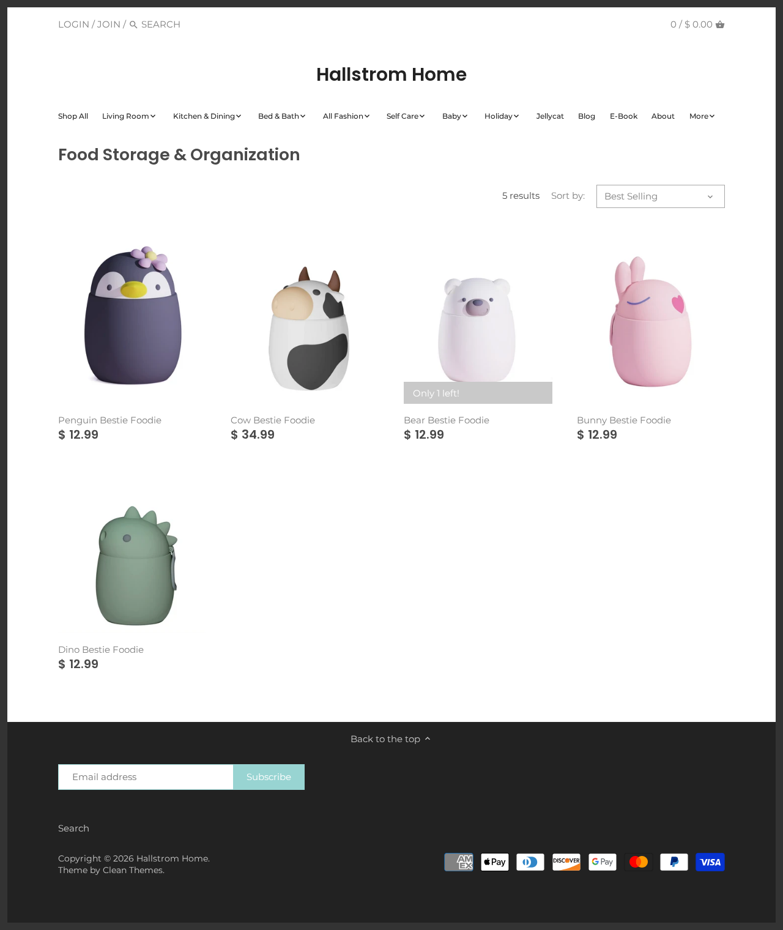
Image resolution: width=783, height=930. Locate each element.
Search (73, 828)
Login (73, 24)
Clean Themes (133, 870)
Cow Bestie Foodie (273, 420)
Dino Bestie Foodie (101, 649)
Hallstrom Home (391, 74)
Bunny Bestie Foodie (624, 420)
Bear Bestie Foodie (446, 420)
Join (109, 24)
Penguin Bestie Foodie (109, 420)
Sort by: (568, 195)
